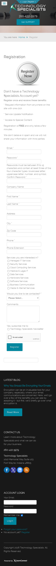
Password (8, 506)
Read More (13, 412)
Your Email (9, 497)
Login (24, 2)
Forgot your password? (15, 529)
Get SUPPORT (28, 22)
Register (31, 2)
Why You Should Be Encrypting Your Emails (27, 385)
